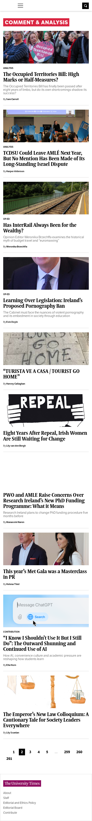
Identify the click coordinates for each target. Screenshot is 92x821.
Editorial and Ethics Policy (19, 803)
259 (67, 752)
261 (9, 758)
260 (79, 752)
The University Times (7, 5)
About (7, 793)
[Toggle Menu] (20, 6)
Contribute (10, 813)
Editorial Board (12, 808)
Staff (6, 798)
